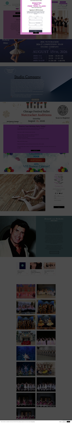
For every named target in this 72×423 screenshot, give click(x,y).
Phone (29, 22)
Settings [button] (60, 421)
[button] (36, 33)
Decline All (64, 421)
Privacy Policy (33, 421)
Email (29, 19)
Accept (68, 421)
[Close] (71, 421)
